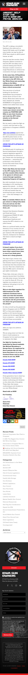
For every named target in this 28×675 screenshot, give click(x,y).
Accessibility (14, 668)
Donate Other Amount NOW (12, 372)
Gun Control (7, 486)
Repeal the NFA (8, 507)
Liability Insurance (9, 496)
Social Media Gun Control (11, 514)
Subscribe (8, 635)
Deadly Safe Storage (9, 478)
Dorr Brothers (7, 481)
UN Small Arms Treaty (10, 522)
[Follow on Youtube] (20, 585)
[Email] (12, 421)
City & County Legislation (11, 473)
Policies (19, 666)
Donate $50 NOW (8, 366)
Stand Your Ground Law (11, 517)
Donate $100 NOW (9, 360)
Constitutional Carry (9, 475)
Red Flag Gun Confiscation (12, 504)
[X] (8, 421)
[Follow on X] (12, 585)
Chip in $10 (14, 9)
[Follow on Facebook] (8, 585)
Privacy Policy (8, 631)
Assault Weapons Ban (10, 470)
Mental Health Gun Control (12, 499)
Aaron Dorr (6, 465)
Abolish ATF (7, 467)
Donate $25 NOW (8, 369)
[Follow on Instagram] (16, 585)
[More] (16, 421)
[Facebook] (5, 421)
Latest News (7, 494)
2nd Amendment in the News (12, 462)
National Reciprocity (9, 502)
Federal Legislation (9, 483)
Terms (16, 631)
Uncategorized (7, 525)
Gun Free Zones (8, 488)
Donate (14, 568)
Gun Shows (6, 491)
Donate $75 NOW (8, 363)
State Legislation (8, 520)
